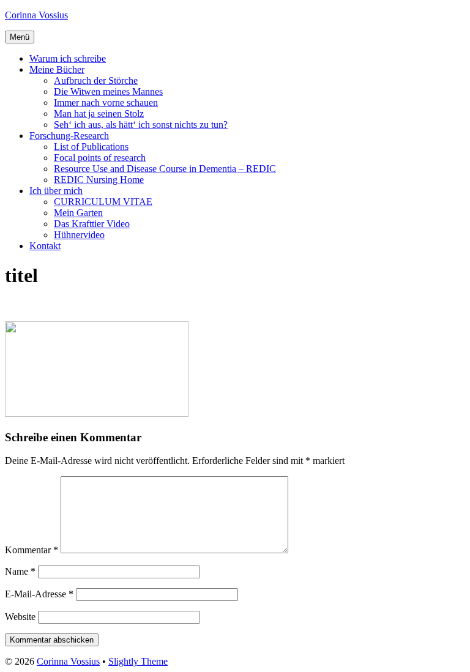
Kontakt (45, 246)
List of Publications (91, 146)
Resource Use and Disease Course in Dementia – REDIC (165, 168)
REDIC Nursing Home (99, 179)
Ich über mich (56, 190)
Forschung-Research (69, 135)
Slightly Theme (138, 661)
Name (20, 571)
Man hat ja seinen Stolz (99, 113)
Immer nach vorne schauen (106, 102)
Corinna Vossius (36, 15)
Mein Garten (78, 212)
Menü (19, 37)
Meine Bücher (56, 69)
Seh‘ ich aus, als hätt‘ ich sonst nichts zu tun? (141, 124)
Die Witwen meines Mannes (108, 91)
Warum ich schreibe (67, 58)
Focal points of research (100, 157)
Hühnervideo (79, 235)
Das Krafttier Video (92, 223)
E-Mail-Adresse (39, 594)
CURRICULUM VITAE (103, 201)
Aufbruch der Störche (96, 80)
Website (20, 616)
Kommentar (31, 550)
